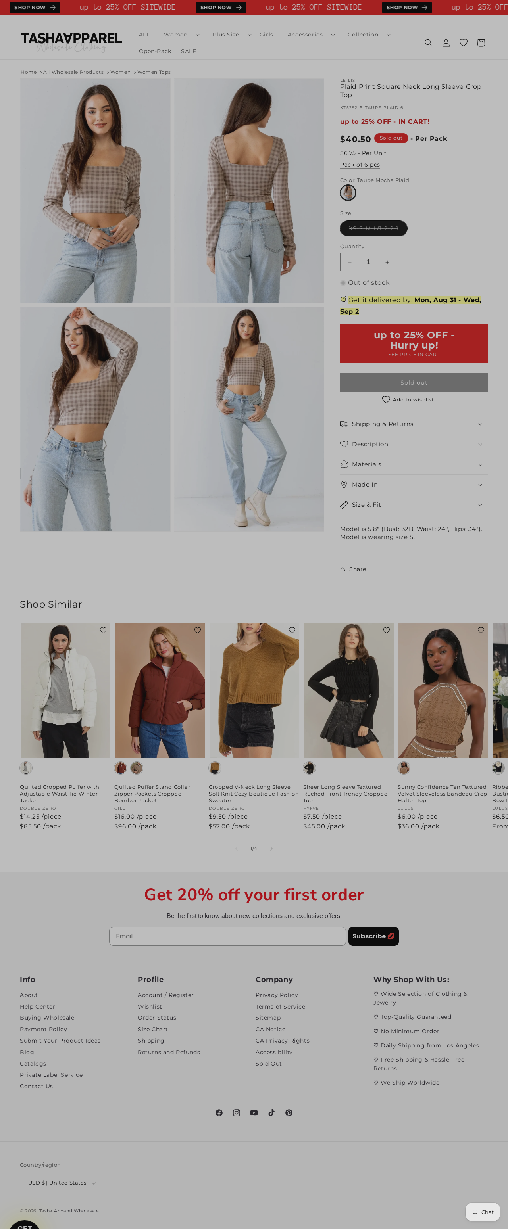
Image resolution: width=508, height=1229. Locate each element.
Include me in (331, 677)
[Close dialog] (399, 538)
